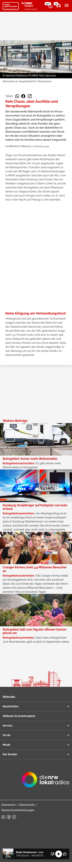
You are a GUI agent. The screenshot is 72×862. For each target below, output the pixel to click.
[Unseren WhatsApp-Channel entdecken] (3, 817)
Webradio (9, 696)
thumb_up (65, 854)
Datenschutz (27, 804)
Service (7, 725)
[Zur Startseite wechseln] (11, 6)
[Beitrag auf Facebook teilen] (23, 96)
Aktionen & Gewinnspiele (19, 716)
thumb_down (53, 854)
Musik (6, 744)
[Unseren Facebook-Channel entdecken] (9, 817)
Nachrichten (11, 706)
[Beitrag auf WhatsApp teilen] (17, 96)
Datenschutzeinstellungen (17, 810)
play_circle (59, 854)
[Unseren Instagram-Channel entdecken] (14, 817)
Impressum (8, 804)
